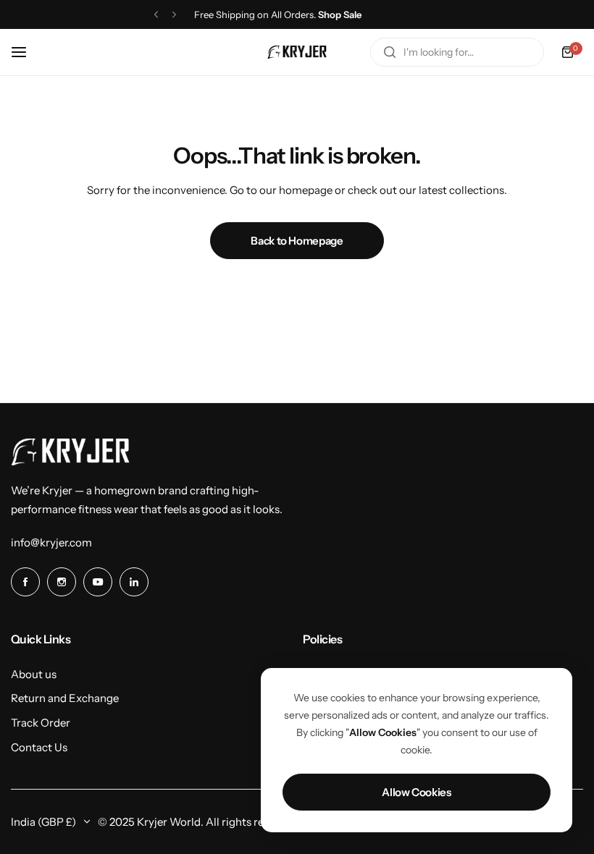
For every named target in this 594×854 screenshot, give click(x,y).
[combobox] (457, 52)
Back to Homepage (297, 241)
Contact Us (39, 747)
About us (34, 674)
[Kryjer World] (297, 52)
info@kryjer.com (51, 542)
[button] (156, 15)
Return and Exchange (65, 698)
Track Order (40, 723)
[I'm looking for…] (390, 52)
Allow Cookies (416, 792)
